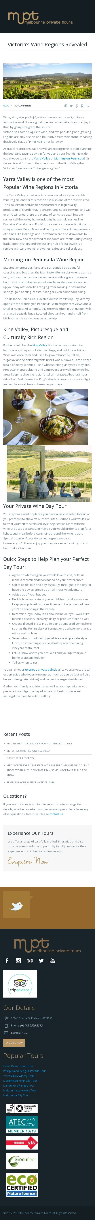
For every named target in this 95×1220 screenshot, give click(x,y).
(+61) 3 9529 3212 (31, 1025)
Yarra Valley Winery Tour (18, 1076)
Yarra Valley (42, 158)
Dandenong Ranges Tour (18, 1085)
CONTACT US (19, 1033)
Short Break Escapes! (20, 758)
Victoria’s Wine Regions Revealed (28, 750)
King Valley (39, 345)
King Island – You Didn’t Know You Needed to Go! (39, 743)
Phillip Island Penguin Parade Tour (24, 1071)
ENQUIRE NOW (14, 1042)
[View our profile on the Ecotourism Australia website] (22, 1185)
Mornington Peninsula (69, 158)
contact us (56, 814)
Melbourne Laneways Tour (19, 1090)
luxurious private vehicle (41, 670)
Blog (6, 105)
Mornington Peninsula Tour (20, 1081)
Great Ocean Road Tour (18, 1066)
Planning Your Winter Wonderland (30, 782)
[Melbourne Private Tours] (41, 16)
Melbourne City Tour (16, 1095)
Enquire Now (28, 861)
